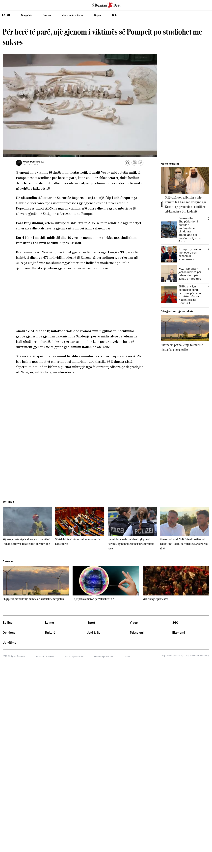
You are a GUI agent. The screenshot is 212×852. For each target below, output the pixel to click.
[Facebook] (127, 162)
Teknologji (137, 632)
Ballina (8, 622)
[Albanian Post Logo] (106, 4)
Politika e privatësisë (74, 656)
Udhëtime (9, 642)
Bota (114, 14)
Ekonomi (178, 632)
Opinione (9, 632)
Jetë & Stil (94, 632)
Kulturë (50, 632)
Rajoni (98, 14)
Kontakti (127, 656)
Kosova (47, 14)
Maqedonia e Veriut (72, 14)
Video (134, 622)
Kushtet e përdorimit (103, 656)
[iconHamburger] (9, 4)
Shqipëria (26, 14)
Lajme (6, 15)
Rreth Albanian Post (45, 656)
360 (175, 622)
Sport (91, 622)
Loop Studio (190, 655)
